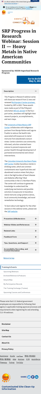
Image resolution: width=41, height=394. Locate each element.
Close (31, 7)
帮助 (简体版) (30, 356)
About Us (5, 343)
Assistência (35, 359)
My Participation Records (12, 284)
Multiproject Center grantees (23, 102)
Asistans (21, 359)
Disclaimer (6, 324)
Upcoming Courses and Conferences (16, 292)
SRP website (12, 211)
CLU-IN (27, 7)
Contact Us (6, 336)
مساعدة (20, 356)
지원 (28, 359)
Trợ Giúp (19, 362)
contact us (29, 8)
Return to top (8, 258)
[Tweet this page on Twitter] (29, 377)
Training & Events (9, 267)
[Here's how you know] (20, 2)
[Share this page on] (36, 377)
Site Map (5, 330)
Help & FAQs (8, 280)
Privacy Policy (7, 349)
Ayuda (12, 356)
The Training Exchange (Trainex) (15, 288)
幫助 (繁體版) (5, 359)
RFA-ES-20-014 (19, 111)
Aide (14, 359)
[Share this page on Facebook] (33, 377)
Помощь (3, 362)
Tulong (11, 362)
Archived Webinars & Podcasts (14, 276)
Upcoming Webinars (11, 271)
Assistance (4, 356)
